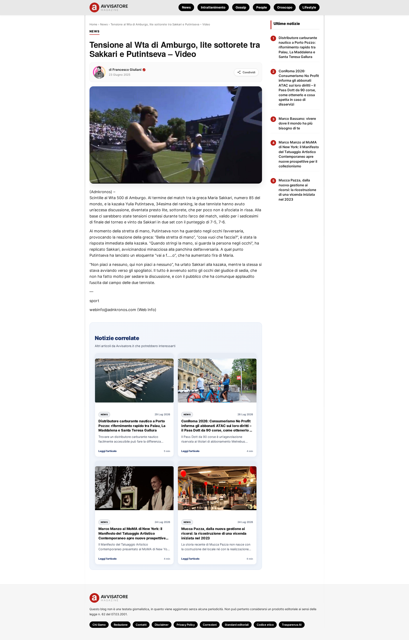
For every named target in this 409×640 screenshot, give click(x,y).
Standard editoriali (237, 624)
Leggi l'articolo (107, 451)
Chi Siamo (99, 624)
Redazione (121, 624)
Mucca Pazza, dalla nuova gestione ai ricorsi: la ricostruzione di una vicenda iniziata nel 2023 (213, 533)
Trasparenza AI (292, 624)
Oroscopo (284, 7)
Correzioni (210, 624)
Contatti (141, 624)
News (186, 7)
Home (93, 24)
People (261, 7)
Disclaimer (161, 624)
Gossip (241, 7)
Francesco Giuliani (126, 70)
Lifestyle (309, 7)
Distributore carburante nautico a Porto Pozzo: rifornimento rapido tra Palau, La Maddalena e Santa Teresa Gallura (131, 425)
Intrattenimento (213, 7)
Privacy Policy (186, 624)
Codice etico (265, 624)
